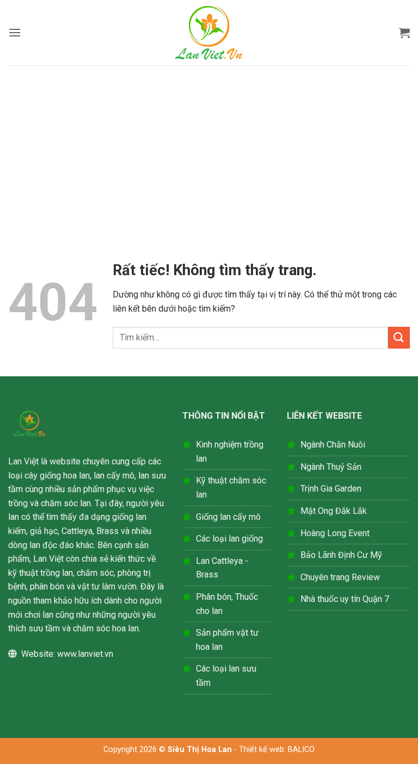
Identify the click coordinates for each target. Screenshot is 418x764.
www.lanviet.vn (85, 654)
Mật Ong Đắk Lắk (333, 511)
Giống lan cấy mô (228, 517)
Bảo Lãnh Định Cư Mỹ (341, 555)
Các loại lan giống (229, 538)
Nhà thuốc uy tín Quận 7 (344, 599)
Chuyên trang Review (340, 577)
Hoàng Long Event (335, 533)
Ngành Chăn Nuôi (332, 444)
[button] (14, 32)
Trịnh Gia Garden (330, 488)
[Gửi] (399, 337)
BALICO (301, 749)
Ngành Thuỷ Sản (330, 467)
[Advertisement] (209, 147)
